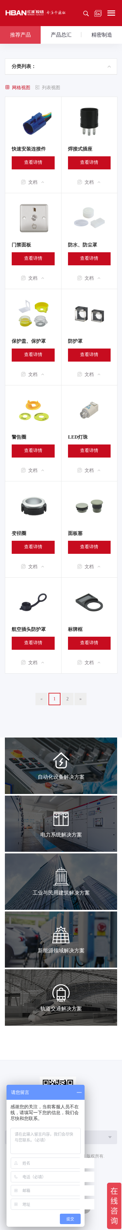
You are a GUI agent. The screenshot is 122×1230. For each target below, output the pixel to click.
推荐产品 (20, 35)
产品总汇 (61, 35)
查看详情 (33, 162)
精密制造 (101, 35)
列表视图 (51, 87)
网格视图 (21, 87)
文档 (32, 182)
